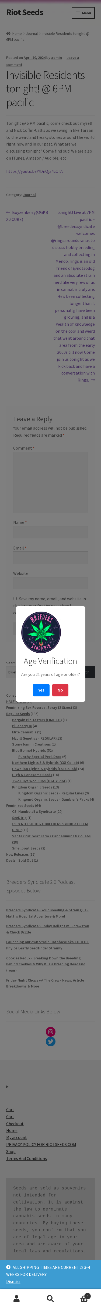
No (60, 690)
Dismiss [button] (13, 1281)
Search (50, 1299)
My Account (17, 1299)
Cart (77, 1294)
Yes (41, 690)
